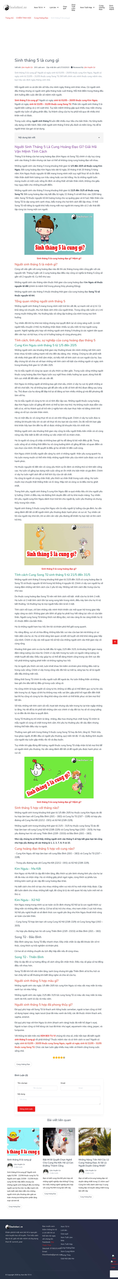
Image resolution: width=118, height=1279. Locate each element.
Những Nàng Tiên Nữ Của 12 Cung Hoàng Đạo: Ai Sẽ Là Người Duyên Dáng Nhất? (94, 1162)
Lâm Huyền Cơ (26, 67)
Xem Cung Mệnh (111, 7)
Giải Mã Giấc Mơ (67, 1258)
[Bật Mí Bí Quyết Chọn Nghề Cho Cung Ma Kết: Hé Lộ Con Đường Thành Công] (59, 1141)
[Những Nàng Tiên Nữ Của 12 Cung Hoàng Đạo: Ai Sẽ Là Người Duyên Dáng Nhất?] (95, 1141)
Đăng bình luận (26, 1109)
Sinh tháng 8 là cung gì (19, 1159)
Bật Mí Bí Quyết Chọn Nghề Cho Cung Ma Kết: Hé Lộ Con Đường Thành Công (58, 1162)
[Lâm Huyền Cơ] (10, 1166)
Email (63, 1083)
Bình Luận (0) (21, 1075)
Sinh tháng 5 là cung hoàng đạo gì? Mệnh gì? (59, 258)
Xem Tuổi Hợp (86, 7)
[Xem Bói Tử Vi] (15, 7)
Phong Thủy (66, 1255)
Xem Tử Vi (38, 7)
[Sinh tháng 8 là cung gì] (23, 1141)
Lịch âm (53, 7)
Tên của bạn (22, 1083)
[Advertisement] (59, 37)
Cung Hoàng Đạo (102, 7)
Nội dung (21, 1094)
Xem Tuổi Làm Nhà (73, 7)
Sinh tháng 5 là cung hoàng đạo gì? (59, 568)
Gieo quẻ (65, 7)
